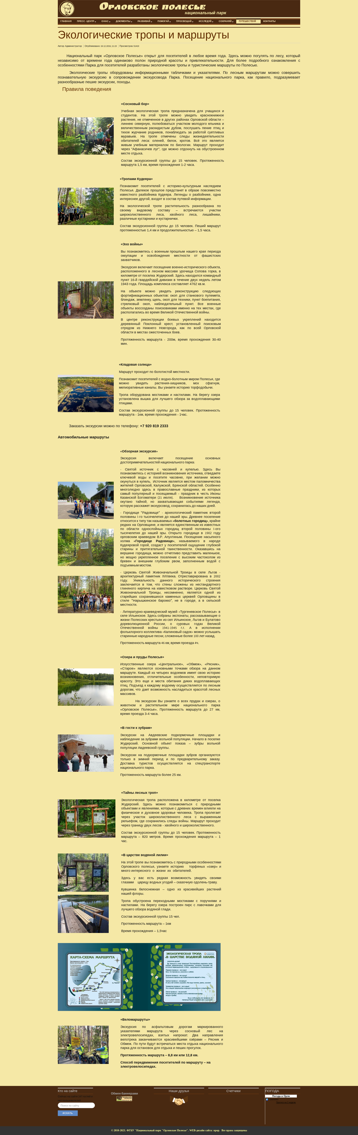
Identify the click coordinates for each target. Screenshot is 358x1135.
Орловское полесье (152, 8)
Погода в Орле (281, 1096)
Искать (68, 1113)
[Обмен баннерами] (124, 1098)
